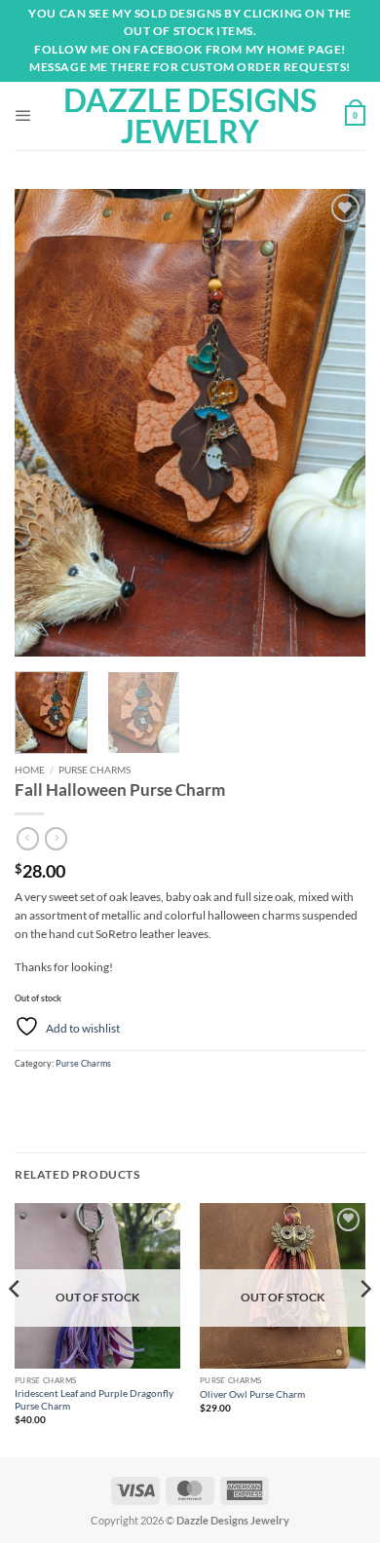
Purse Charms (94, 769)
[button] (23, 115)
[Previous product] (56, 838)
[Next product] (28, 838)
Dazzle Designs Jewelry (190, 116)
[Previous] (45, 423)
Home (30, 769)
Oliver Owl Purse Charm (252, 1394)
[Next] (334, 423)
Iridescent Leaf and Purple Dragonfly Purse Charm (94, 1399)
